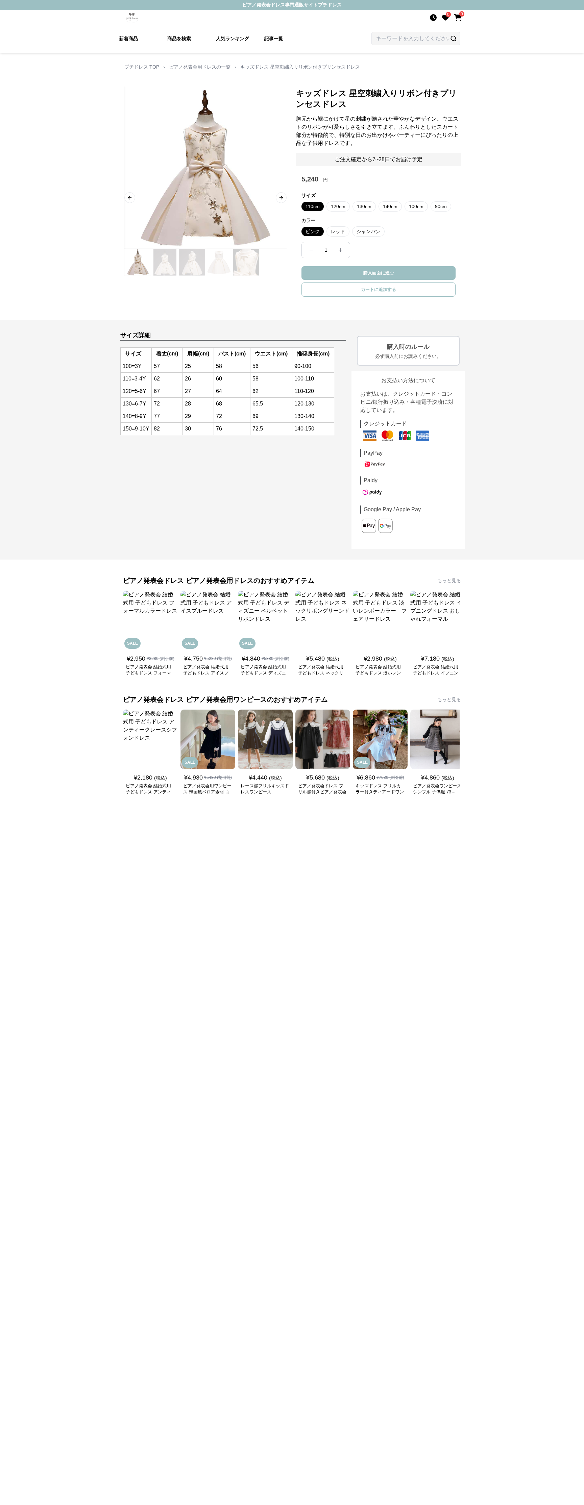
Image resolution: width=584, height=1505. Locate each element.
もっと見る (449, 580)
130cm (364, 206)
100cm (416, 206)
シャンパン (368, 231)
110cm (313, 206)
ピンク (313, 231)
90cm (441, 206)
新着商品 (128, 38)
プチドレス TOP (141, 67)
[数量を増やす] (340, 250)
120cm (338, 206)
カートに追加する (378, 289)
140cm (390, 206)
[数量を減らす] (311, 250)
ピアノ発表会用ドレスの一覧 (199, 67)
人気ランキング (232, 38)
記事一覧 (273, 38)
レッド (338, 231)
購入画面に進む (378, 272)
